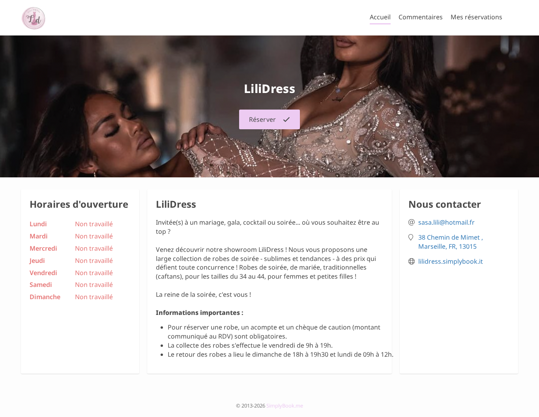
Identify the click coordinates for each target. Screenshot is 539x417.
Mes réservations (476, 17)
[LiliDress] (33, 18)
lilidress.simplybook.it (450, 261)
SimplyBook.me (284, 405)
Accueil (380, 17)
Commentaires (421, 17)
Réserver (262, 119)
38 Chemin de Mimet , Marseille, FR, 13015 (450, 242)
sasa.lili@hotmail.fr (446, 222)
